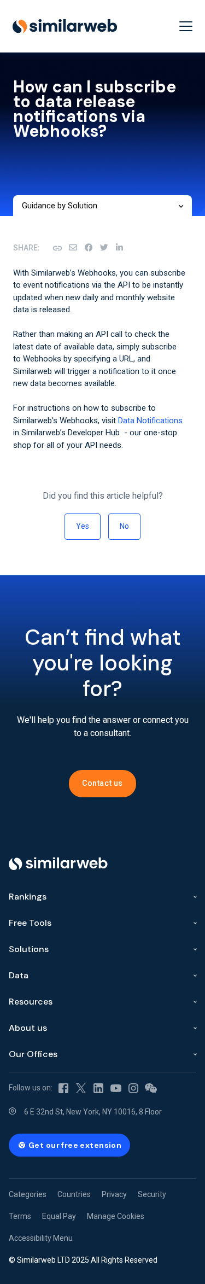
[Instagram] (133, 1087)
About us (28, 1028)
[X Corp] (103, 247)
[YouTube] (115, 1087)
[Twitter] (80, 1087)
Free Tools (30, 923)
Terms (20, 1216)
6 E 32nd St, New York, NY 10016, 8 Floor (93, 1111)
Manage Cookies (115, 1216)
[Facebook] (88, 247)
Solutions (29, 949)
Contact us (102, 783)
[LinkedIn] (119, 247)
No (124, 526)
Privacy (114, 1194)
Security (152, 1194)
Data (18, 975)
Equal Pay (59, 1216)
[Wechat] (150, 1087)
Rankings (27, 896)
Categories (27, 1194)
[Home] (65, 26)
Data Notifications (150, 420)
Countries (74, 1194)
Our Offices (33, 1054)
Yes (82, 526)
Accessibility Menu (41, 1238)
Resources (30, 1001)
